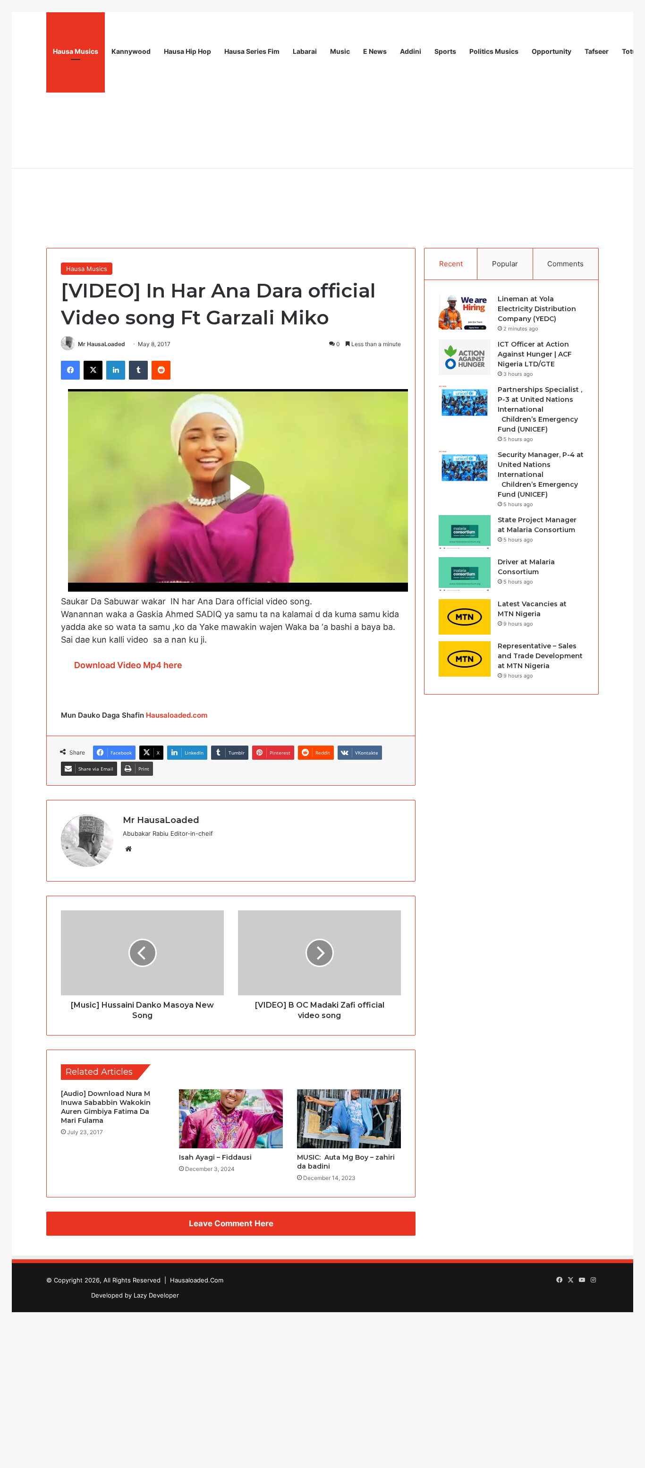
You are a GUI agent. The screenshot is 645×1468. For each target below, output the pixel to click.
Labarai (305, 51)
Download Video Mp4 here (128, 665)
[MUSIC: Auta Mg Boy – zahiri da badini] (349, 1118)
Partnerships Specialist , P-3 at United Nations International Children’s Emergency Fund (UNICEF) (540, 409)
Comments (565, 263)
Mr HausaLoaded (101, 344)
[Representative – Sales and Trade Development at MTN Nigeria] (465, 659)
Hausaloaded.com (176, 715)
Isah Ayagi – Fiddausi (215, 1157)
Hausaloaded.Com (196, 1280)
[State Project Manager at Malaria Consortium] (465, 533)
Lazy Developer (156, 1295)
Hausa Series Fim (252, 51)
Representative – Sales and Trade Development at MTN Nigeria (540, 656)
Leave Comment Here (231, 1223)
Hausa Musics (75, 51)
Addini (410, 51)
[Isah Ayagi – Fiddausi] (231, 1118)
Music (340, 51)
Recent (451, 263)
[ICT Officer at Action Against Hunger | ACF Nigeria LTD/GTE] (465, 357)
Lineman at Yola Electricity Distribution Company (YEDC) (537, 309)
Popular (505, 263)
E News (375, 51)
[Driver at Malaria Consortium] (465, 575)
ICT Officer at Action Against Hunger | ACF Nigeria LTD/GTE (535, 354)
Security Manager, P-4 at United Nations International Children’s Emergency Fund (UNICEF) (541, 474)
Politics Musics (493, 51)
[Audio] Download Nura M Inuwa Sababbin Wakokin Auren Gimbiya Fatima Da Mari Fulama (106, 1107)
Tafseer (597, 51)
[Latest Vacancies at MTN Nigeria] (465, 617)
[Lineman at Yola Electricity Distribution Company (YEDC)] (465, 312)
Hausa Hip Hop (187, 51)
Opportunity (551, 51)
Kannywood (131, 51)
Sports (445, 51)
